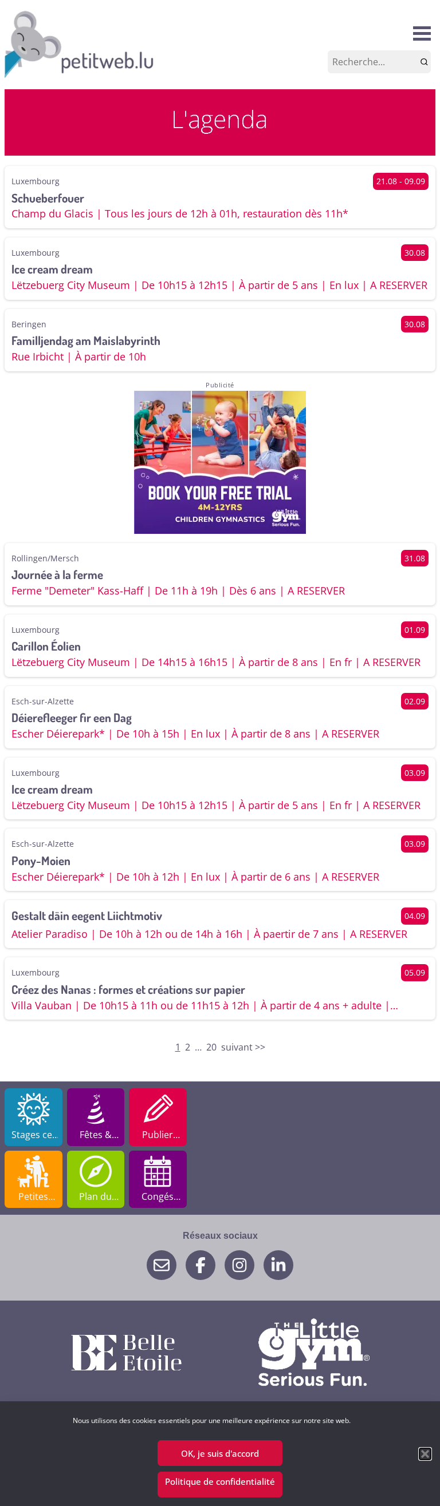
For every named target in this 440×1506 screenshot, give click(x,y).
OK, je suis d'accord (220, 1453)
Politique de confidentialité (220, 1481)
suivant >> (243, 1047)
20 (211, 1047)
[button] (425, 1454)
